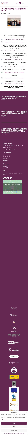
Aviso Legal (22, 433)
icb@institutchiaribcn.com (9, 149)
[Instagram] (11, 178)
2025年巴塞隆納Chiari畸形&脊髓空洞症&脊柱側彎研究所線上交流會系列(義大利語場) (14, 130)
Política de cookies (7, 433)
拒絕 (14, 426)
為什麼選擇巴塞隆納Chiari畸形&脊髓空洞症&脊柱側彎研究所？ (13, 97)
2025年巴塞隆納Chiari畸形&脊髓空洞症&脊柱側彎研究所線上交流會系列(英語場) (14, 113)
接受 (14, 423)
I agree (12, 188)
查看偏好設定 (14, 430)
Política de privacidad (15, 433)
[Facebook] (8, 178)
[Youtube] (4, 178)
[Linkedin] (6, 178)
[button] (26, 412)
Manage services (5, 419)
